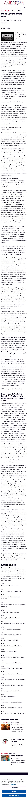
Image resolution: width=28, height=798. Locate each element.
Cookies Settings (14, 787)
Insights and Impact (5, 722)
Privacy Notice (13, 784)
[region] (14, 786)
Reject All (14, 791)
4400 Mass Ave (5, 11)
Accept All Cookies (14, 795)
